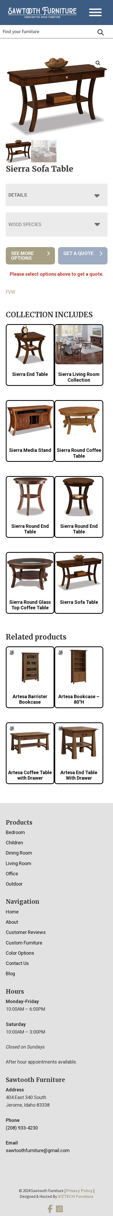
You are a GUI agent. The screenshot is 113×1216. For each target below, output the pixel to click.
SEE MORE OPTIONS (22, 256)
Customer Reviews (26, 932)
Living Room (18, 863)
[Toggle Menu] (95, 12)
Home (12, 911)
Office (12, 873)
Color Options (20, 953)
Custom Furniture (24, 943)
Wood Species (24, 224)
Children (14, 842)
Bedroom (15, 832)
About (12, 922)
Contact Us (17, 963)
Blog (10, 973)
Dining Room (19, 853)
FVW (10, 292)
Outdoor (14, 884)
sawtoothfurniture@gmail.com (38, 1150)
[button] (98, 63)
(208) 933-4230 (22, 1128)
